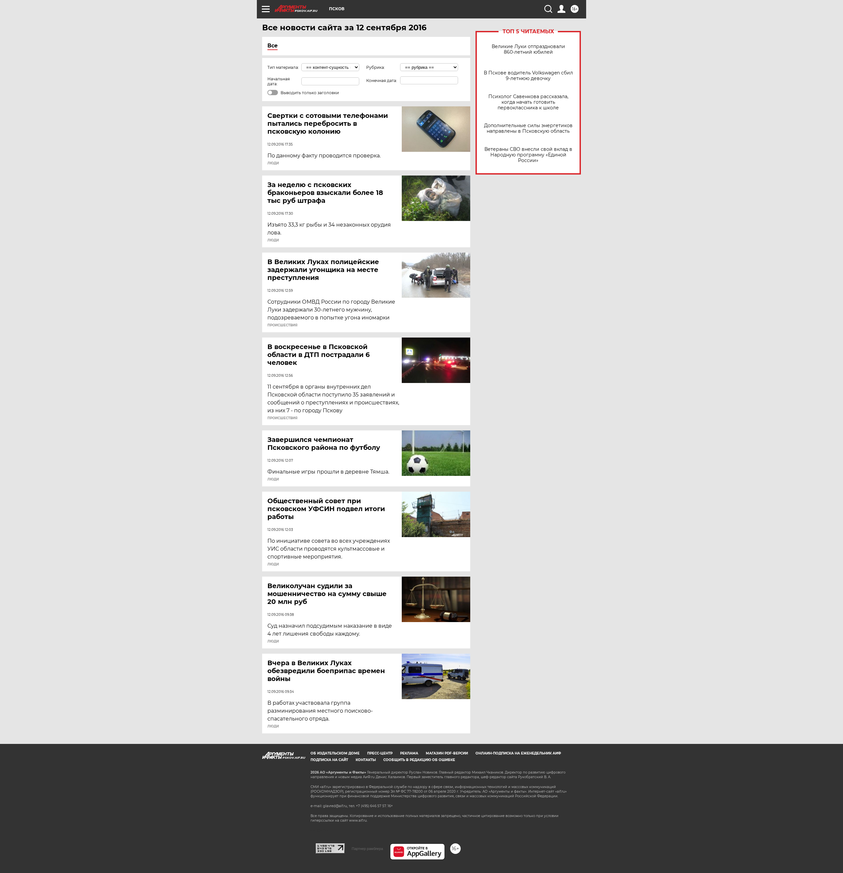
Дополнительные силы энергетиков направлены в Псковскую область (528, 128)
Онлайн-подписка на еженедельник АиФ (518, 753)
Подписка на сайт (329, 760)
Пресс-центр (380, 753)
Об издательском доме (335, 753)
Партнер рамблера (367, 849)
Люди (273, 163)
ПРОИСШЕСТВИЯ (282, 325)
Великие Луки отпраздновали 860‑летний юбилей (528, 49)
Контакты (366, 760)
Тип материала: (283, 67)
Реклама (409, 753)
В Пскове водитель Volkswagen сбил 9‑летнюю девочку (528, 75)
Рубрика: (375, 67)
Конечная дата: (381, 80)
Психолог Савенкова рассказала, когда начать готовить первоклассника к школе (528, 102)
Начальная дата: (278, 81)
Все (272, 45)
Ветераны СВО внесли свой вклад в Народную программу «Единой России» (528, 155)
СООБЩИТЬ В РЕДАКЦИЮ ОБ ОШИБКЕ (419, 760)
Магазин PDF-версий (447, 753)
